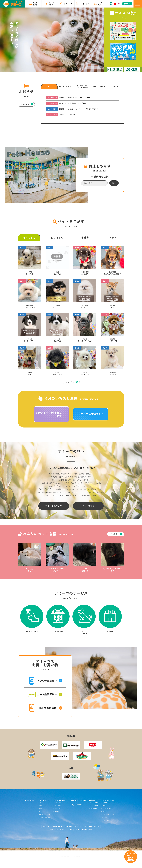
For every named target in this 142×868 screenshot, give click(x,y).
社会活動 (104, 817)
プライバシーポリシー (58, 830)
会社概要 (104, 803)
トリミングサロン (59, 803)
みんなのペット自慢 (78, 800)
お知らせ (46, 826)
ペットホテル (58, 805)
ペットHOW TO (77, 805)
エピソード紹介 (106, 820)
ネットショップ (80, 826)
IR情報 (104, 805)
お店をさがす (29, 800)
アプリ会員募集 (94, 803)
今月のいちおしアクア (44, 817)
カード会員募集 (94, 805)
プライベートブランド (108, 814)
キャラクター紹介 (106, 808)
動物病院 (57, 811)
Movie (103, 811)
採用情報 (68, 826)
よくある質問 (74, 830)
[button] (123, 17)
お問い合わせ (87, 830)
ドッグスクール (58, 808)
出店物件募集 (57, 826)
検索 (114, 183)
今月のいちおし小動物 (44, 814)
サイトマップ (94, 826)
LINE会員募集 (93, 808)
